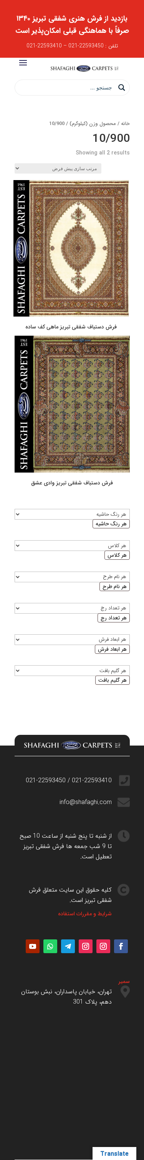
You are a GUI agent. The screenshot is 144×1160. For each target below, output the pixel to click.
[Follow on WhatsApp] (50, 946)
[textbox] (111, 524)
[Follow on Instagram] (103, 946)
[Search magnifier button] (121, 87)
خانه (125, 124)
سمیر (124, 981)
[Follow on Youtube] (33, 946)
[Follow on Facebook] (121, 946)
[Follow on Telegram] (68, 946)
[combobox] (111, 523)
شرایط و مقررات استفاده (85, 914)
